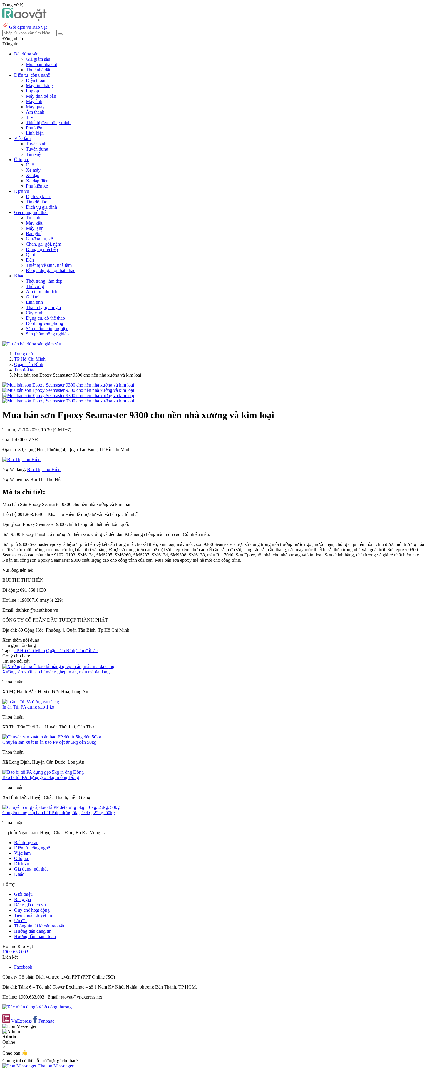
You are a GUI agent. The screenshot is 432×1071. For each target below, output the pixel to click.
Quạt (30, 254)
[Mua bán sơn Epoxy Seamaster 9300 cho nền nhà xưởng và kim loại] (68, 384)
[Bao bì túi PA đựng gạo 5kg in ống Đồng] (43, 772)
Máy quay (35, 106)
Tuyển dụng (37, 148)
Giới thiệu (23, 894)
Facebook (23, 966)
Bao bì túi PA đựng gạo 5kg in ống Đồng (40, 777)
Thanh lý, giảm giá (43, 307)
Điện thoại (35, 80)
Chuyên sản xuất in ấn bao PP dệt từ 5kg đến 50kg (49, 742)
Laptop (32, 90)
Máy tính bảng (39, 85)
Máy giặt (34, 222)
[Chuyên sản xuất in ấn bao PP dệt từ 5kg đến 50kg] (51, 736)
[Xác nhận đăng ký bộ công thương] (37, 1006)
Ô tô (30, 164)
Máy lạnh (34, 228)
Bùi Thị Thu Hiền (44, 469)
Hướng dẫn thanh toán (35, 936)
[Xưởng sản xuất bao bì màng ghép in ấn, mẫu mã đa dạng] (58, 666)
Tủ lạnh (33, 217)
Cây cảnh (34, 312)
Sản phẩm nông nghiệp (47, 333)
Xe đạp (32, 175)
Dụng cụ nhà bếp (42, 249)
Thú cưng (35, 286)
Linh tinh (34, 302)
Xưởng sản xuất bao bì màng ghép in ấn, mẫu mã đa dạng (56, 671)
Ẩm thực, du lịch (41, 291)
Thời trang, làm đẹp (44, 281)
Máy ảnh (34, 101)
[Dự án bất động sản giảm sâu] (31, 343)
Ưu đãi (20, 920)
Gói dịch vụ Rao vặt (28, 27)
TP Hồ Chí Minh (30, 359)
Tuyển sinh (36, 143)
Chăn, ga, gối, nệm (43, 244)
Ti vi (30, 117)
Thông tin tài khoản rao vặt (39, 925)
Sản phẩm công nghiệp (47, 328)
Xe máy (33, 170)
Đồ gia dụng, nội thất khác (50, 270)
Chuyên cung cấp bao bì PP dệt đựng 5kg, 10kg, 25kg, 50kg (58, 812)
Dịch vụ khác (38, 196)
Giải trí (32, 296)
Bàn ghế (33, 233)
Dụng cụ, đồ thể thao (45, 318)
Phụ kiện (34, 127)
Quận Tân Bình (28, 364)
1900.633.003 (15, 951)
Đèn (30, 259)
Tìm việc (34, 154)
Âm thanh (35, 111)
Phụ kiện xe (37, 185)
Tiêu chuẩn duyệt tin (33, 915)
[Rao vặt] (24, 19)
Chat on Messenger (54, 1065)
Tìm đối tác (36, 201)
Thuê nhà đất (38, 69)
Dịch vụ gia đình (41, 207)
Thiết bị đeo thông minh (48, 122)
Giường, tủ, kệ (39, 238)
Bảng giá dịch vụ (30, 904)
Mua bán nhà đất (41, 64)
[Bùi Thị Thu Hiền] (21, 459)
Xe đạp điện (37, 180)
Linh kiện (35, 133)
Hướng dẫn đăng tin (32, 931)
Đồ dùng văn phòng (44, 323)
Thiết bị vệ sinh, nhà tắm (49, 265)
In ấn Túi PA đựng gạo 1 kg (28, 706)
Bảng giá (22, 899)
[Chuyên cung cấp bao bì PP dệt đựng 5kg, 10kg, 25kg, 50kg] (61, 807)
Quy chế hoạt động (32, 910)
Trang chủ (23, 353)
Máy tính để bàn (41, 96)
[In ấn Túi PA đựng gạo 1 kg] (30, 701)
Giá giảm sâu (38, 59)
